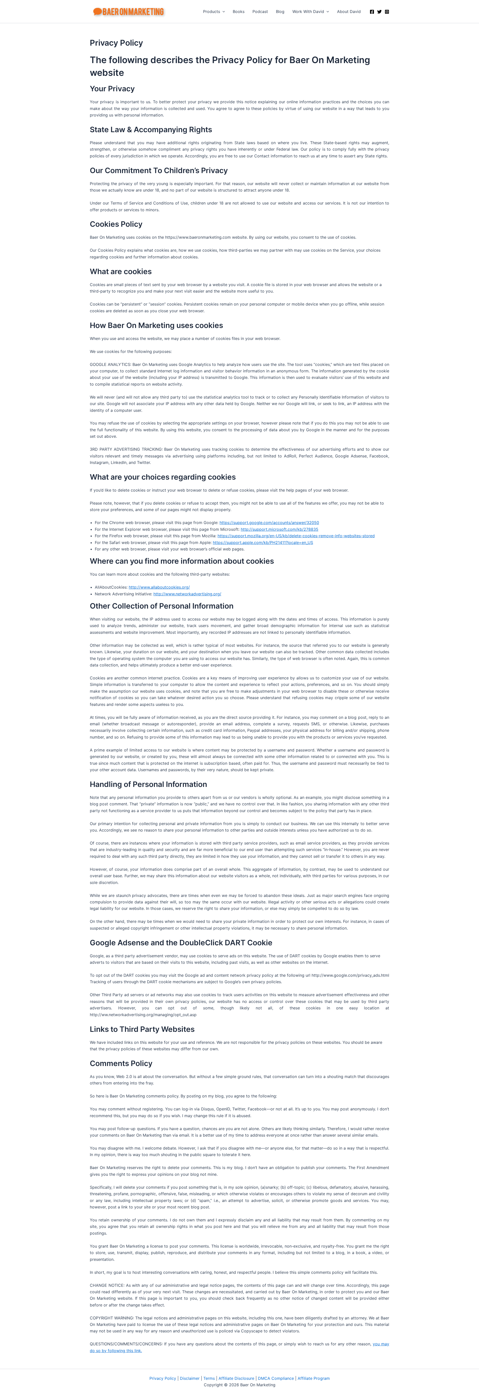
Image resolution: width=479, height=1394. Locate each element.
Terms (209, 1378)
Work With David (308, 11)
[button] (222, 11)
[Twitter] (379, 11)
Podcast (260, 11)
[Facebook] (372, 11)
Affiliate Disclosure (236, 1378)
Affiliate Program (314, 1378)
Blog (280, 11)
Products (211, 11)
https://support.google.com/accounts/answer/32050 (269, 522)
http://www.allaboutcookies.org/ (159, 587)
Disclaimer (190, 1378)
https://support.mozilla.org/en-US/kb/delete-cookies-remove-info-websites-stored (296, 535)
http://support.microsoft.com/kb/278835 (279, 529)
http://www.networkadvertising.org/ (187, 593)
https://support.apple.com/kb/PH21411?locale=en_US (263, 542)
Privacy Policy (162, 1378)
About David (349, 11)
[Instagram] (387, 11)
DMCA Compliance (276, 1378)
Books (238, 11)
